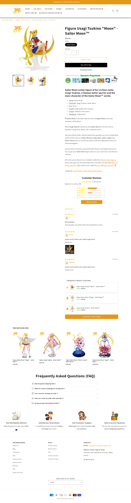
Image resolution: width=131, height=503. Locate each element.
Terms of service (18, 472)
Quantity (67, 49)
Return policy (17, 462)
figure (98, 165)
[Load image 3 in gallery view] (42, 80)
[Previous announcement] (34, 2)
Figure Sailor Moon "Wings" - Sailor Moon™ (90, 297)
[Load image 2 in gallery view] (30, 80)
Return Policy (52, 449)
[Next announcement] (97, 2)
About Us (16, 445)
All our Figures (26, 20)
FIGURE (17, 20)
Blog (14, 449)
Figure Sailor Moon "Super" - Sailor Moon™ (103, 361)
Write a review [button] (92, 202)
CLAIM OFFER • (92, 317)
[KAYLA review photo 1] (69, 249)
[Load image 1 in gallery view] (18, 80)
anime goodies (109, 165)
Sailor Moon (71, 45)
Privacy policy (17, 459)
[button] (28, 9)
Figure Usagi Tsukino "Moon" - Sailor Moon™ (44, 20)
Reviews (15, 466)
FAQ (14, 456)
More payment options (86, 69)
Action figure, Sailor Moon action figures (87, 171)
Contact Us (16, 452)
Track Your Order (53, 459)
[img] (70, 214)
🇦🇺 (16, 430)
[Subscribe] (80, 482)
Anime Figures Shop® (7, 20)
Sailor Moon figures (109, 160)
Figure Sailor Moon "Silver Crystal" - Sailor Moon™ (77, 361)
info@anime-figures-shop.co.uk (100, 446)
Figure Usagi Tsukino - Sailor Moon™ (88, 308)
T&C (14, 469)
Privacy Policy (52, 445)
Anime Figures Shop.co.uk (67, 498)
